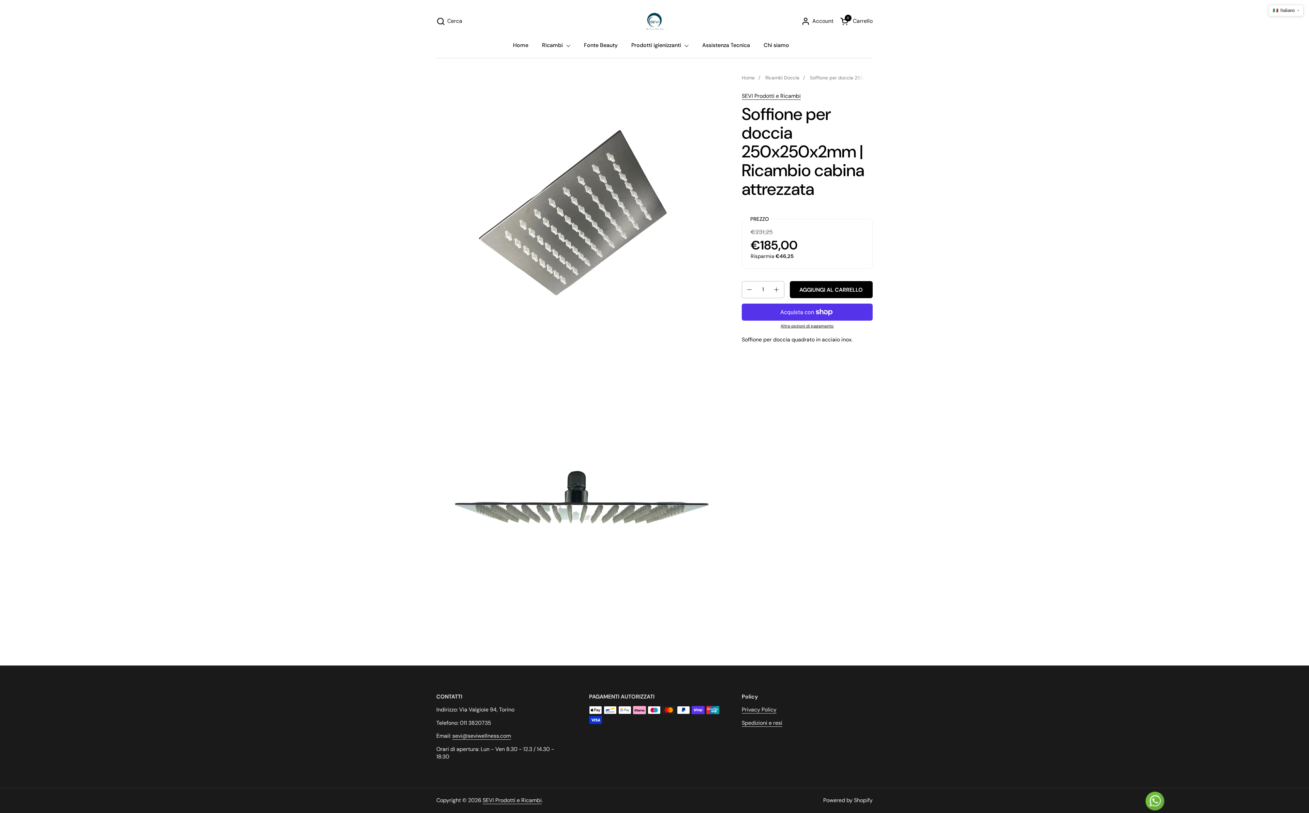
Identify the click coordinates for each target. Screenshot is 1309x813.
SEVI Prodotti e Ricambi (771, 95)
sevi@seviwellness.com (481, 735)
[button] (449, 21)
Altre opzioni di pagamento (807, 326)
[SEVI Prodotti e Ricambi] (655, 21)
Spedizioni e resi (762, 722)
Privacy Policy (759, 709)
